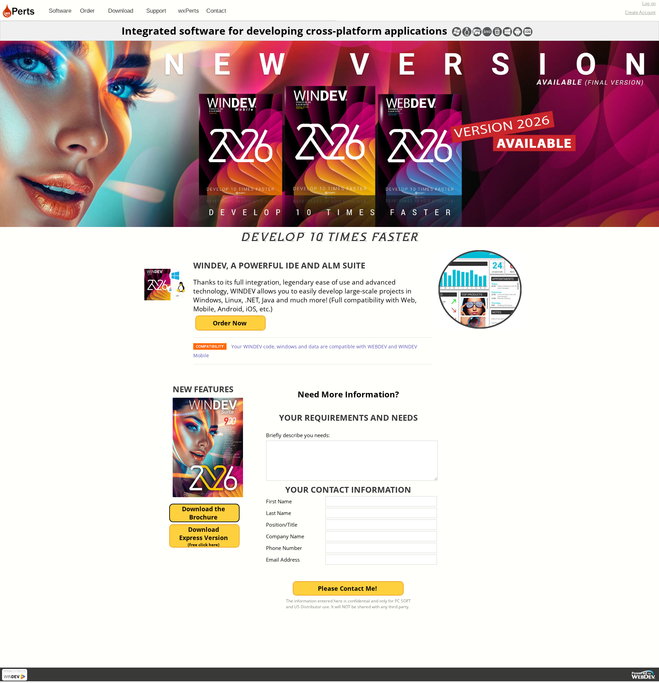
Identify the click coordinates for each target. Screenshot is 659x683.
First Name (279, 501)
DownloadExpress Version (203, 536)
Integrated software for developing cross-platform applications (284, 31)
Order (87, 10)
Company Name (285, 536)
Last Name (278, 513)
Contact (216, 10)
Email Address (283, 559)
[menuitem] (60, 10)
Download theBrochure (203, 513)
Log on (649, 3)
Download (120, 10)
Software (60, 10)
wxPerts (188, 10)
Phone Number (284, 547)
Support (156, 10)
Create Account (640, 12)
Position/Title (281, 524)
